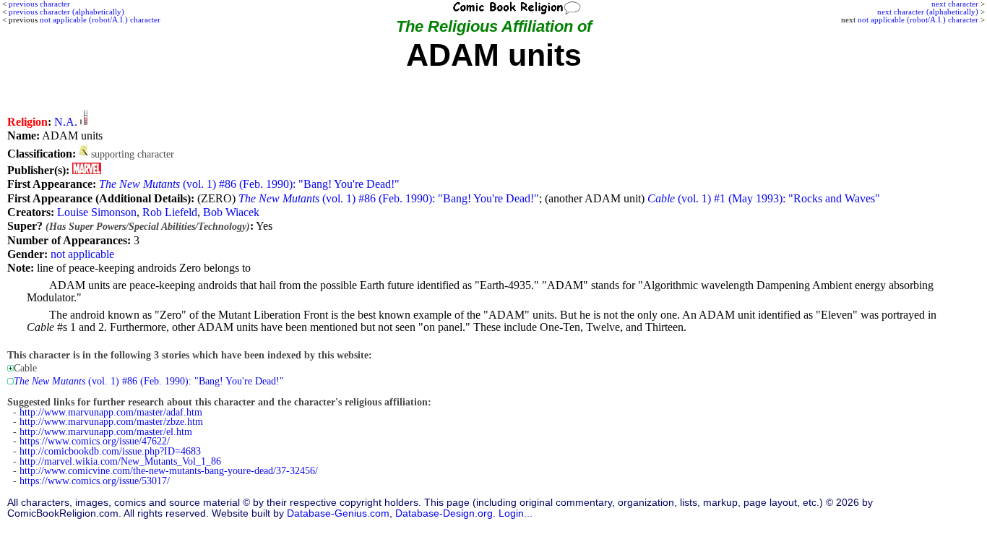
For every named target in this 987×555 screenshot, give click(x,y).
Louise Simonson (97, 212)
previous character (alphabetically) (66, 11)
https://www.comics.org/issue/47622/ (95, 441)
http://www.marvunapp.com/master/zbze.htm (111, 421)
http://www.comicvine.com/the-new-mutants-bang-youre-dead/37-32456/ (169, 470)
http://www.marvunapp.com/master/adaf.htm (111, 412)
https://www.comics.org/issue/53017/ (95, 481)
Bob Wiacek (231, 212)
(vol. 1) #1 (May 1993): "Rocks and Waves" (763, 198)
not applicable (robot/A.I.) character (918, 19)
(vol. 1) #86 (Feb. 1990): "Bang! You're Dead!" (249, 184)
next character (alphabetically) (927, 11)
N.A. (65, 122)
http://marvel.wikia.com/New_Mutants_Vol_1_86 (120, 461)
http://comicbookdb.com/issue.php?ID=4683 (110, 451)
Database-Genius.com (338, 513)
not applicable (82, 254)
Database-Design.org (444, 513)
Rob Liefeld (169, 212)
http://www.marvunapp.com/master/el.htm (106, 431)
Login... (516, 513)
